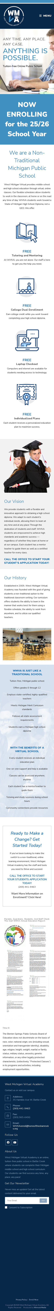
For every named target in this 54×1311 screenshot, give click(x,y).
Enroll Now (33, 1300)
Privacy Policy (21, 1300)
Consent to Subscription (20, 1207)
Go (43, 1200)
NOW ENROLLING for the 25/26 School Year (27, 119)
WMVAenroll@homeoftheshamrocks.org (31, 1127)
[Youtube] (15, 1142)
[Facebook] (8, 1142)
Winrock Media (40, 1307)
